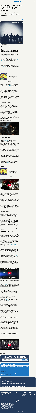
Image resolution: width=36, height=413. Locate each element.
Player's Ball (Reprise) (10, 266)
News (17, 395)
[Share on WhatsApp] (22, 19)
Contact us (24, 394)
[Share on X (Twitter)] (20, 19)
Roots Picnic (6, 140)
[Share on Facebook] (19, 19)
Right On (7, 299)
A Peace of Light (13, 244)
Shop (16, 401)
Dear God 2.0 (15, 255)
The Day (16, 290)
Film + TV (17, 398)
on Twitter (8, 162)
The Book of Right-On (10, 300)
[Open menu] (1, 1)
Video (17, 399)
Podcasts (17, 400)
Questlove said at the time (9, 95)
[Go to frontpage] (18, 1)
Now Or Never (5, 284)
